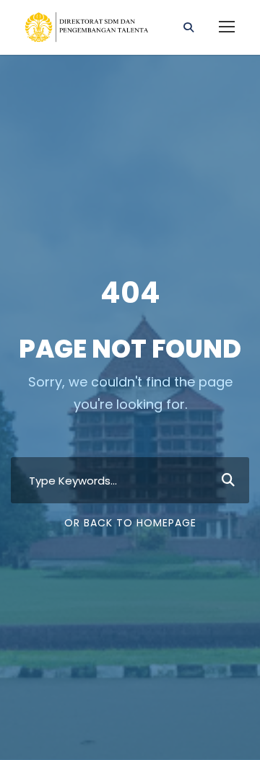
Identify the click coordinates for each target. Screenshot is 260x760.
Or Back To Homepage (130, 523)
